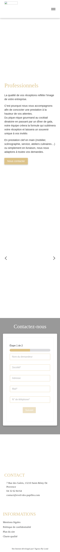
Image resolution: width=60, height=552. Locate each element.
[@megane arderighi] (30, 198)
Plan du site (9, 531)
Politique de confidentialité (17, 527)
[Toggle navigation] (52, 9)
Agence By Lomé (41, 549)
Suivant (29, 410)
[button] (6, 258)
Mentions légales (12, 522)
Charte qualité (10, 536)
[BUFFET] (30, 189)
